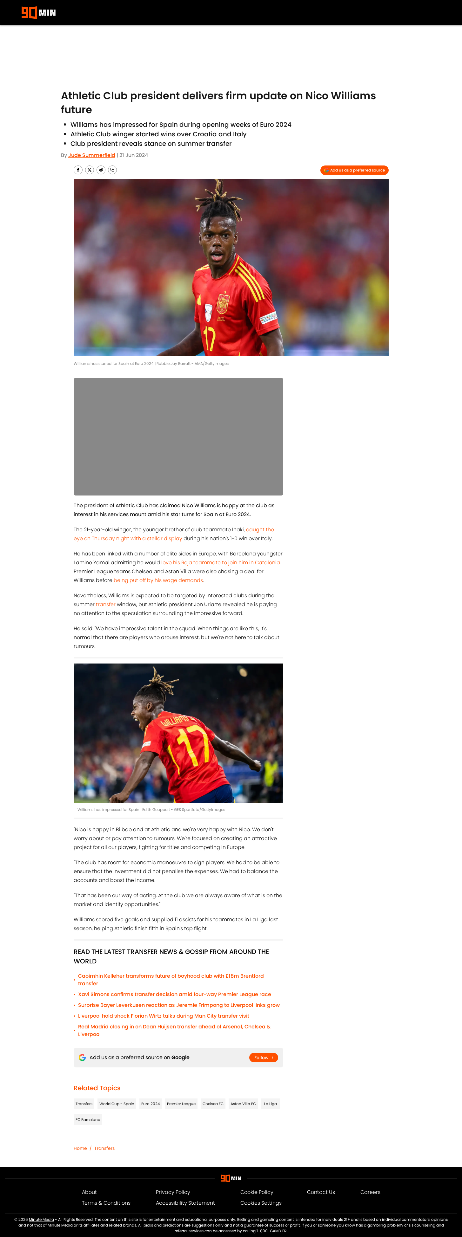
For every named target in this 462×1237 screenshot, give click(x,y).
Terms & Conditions (106, 1203)
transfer (106, 604)
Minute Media (41, 1219)
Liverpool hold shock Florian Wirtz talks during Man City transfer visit (163, 1016)
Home (80, 1148)
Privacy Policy (173, 1192)
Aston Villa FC (243, 1103)
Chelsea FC (213, 1103)
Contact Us (321, 1192)
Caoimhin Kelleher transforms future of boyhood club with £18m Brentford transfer (171, 979)
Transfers (84, 1103)
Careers (370, 1192)
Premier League (181, 1103)
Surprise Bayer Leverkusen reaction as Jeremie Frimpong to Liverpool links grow (179, 1005)
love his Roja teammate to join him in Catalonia (220, 562)
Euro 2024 (150, 1103)
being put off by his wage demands (158, 580)
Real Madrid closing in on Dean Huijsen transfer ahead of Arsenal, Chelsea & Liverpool (174, 1030)
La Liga (270, 1103)
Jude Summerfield (91, 155)
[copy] (112, 169)
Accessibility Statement (185, 1203)
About (89, 1192)
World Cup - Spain (116, 1103)
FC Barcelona (88, 1119)
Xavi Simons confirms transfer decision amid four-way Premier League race (174, 994)
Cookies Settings (261, 1203)
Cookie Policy (256, 1192)
